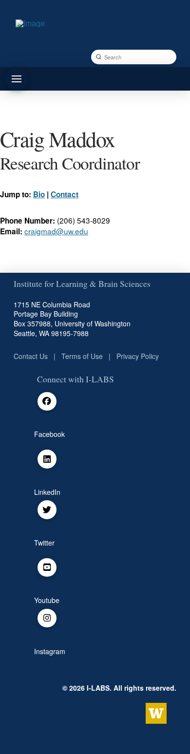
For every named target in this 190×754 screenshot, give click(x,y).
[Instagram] (47, 618)
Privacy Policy (137, 356)
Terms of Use (82, 356)
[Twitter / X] (47, 509)
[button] (16, 79)
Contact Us (31, 356)
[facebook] (47, 401)
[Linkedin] (47, 459)
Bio (39, 194)
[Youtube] (47, 567)
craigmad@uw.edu (56, 231)
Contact (64, 194)
